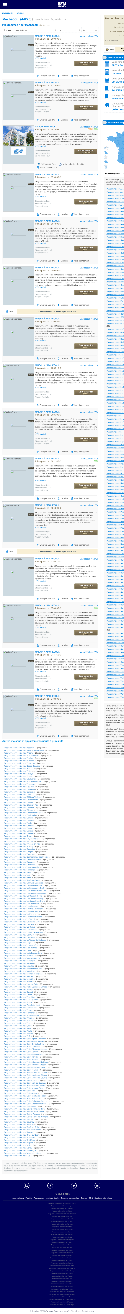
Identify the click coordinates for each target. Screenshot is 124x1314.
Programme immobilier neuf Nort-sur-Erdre (21, 984)
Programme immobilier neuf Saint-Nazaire (21, 1093)
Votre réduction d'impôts (73, 164)
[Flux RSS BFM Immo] (26, 1185)
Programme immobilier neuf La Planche (20, 914)
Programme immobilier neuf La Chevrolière (21, 904)
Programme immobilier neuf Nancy (62, 1242)
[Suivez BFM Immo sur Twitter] (74, 1185)
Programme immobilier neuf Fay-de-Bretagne (22, 839)
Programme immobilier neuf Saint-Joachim (21, 1070)
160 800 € (48, 39)
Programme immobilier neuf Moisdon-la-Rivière (23, 969)
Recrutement (39, 1198)
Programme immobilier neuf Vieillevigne (20, 1150)
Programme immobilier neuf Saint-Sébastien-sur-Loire (25, 1104)
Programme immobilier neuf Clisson (18, 810)
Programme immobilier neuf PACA (62, 1297)
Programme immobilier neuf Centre (62, 1289)
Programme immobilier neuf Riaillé (18, 1031)
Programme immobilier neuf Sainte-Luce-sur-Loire (24, 1111)
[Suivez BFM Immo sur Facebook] (50, 1185)
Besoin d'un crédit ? (48, 167)
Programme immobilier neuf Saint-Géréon (21, 1052)
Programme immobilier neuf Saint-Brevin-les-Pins (24, 1044)
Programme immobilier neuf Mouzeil (18, 976)
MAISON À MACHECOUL (47, 36)
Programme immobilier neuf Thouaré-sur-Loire (22, 1130)
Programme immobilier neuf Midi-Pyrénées (62, 1294)
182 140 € (48, 461)
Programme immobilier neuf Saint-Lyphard (21, 1080)
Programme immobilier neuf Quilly (17, 1026)
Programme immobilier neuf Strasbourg (62, 1271)
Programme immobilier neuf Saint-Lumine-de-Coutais (25, 1078)
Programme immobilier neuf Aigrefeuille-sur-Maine (24, 750)
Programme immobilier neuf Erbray (18, 836)
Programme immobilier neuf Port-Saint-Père (21, 1015)
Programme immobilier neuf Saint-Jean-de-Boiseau (24, 1067)
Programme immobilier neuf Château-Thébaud (22, 797)
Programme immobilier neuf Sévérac (19, 1124)
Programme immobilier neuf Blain (17, 771)
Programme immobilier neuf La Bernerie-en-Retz (23, 885)
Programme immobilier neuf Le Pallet (19, 935)
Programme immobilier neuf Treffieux (19, 1137)
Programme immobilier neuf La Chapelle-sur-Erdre (24, 901)
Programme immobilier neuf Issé (17, 875)
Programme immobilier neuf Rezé (17, 1028)
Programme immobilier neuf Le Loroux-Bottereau (23, 932)
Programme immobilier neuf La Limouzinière (22, 911)
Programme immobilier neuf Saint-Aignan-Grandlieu (25, 1039)
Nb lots (62, 30)
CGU (91, 1198)
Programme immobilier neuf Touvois (18, 1132)
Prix (84, 30)
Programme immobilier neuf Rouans (18, 1033)
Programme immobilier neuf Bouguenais (20, 779)
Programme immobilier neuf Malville (18, 956)
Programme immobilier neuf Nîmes (61, 1250)
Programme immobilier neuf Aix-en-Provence (61, 1203)
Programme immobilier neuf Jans (17, 878)
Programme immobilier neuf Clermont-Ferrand (62, 1214)
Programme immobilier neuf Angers (62, 1206)
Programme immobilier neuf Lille (62, 1226)
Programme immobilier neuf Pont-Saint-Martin (22, 1005)
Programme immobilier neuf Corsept (18, 818)
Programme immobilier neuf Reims (62, 1260)
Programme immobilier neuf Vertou (18, 1148)
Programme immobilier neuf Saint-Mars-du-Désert (24, 1088)
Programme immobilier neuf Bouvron (19, 787)
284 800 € (48, 508)
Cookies (84, 1198)
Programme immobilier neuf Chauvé (18, 802)
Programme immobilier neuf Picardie (62, 1302)
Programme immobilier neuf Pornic (18, 1010)
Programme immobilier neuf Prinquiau (19, 1020)
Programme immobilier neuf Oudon (18, 995)
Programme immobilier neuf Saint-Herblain (21, 1057)
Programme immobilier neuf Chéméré (19, 807)
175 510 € (48, 561)
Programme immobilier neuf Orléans (62, 1253)
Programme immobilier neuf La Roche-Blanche (23, 917)
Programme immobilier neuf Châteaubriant (21, 800)
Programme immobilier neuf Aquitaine (62, 1284)
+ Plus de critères (111, 40)
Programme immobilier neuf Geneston (19, 849)
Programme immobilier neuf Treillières (19, 1140)
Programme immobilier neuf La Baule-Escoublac (23, 883)
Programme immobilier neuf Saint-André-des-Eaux (24, 1041)
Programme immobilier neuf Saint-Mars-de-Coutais (24, 1085)
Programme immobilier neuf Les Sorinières (21, 945)
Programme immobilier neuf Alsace (62, 1281)
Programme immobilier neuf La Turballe (20, 919)
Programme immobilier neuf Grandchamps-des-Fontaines (27, 857)
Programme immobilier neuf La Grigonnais (21, 906)
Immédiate (42, 151)
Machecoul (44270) (89, 36)
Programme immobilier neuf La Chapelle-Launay (23, 898)
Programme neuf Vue (115, 697)
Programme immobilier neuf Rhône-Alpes (61, 1305)
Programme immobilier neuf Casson (18, 794)
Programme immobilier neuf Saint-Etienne (62, 1268)
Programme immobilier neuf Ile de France (62, 1291)
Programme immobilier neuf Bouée (18, 776)
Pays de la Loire (58, 19)
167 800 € (48, 224)
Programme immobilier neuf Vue (17, 1156)
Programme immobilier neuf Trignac (18, 1143)
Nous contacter (18, 1198)
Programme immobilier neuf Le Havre (62, 1221)
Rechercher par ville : (113, 173)
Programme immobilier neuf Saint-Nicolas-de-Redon (25, 1096)
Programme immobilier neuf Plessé (18, 1002)
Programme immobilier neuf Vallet (17, 1145)
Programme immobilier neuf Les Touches (20, 948)
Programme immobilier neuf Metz (62, 1237)
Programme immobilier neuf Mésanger (19, 961)
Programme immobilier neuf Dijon (62, 1216)
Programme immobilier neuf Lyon (62, 1232)
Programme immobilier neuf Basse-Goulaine (22, 766)
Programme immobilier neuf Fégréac (19, 841)
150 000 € (48, 608)
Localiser (64, 76)
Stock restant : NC (42, 153)
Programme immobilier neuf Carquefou (19, 792)
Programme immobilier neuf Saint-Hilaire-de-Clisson (25, 1065)
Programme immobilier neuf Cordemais (20, 815)
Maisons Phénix (41, 68)
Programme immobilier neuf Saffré (18, 1036)
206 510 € (48, 368)
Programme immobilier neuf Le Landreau (20, 930)
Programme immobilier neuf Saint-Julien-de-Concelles (25, 1072)
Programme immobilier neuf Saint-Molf (19, 1091)
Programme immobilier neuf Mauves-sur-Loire (22, 958)
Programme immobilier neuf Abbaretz (19, 748)
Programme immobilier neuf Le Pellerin (19, 937)
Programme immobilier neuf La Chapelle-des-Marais (25, 893)
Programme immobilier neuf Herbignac (19, 870)
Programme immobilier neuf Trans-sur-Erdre (22, 1135)
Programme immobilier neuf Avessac (19, 761)
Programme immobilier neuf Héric (17, 872)
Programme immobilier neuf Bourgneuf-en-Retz (23, 781)
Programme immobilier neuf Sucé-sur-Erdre (21, 1127)
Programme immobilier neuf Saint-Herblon (21, 1060)
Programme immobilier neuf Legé (17, 943)
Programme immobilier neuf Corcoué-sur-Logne (23, 813)
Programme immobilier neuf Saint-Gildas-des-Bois (24, 1054)
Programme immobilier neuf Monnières (19, 971)
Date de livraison (22, 30)
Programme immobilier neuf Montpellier (62, 1239)
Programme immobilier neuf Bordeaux (62, 1208)
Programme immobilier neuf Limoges (62, 1229)
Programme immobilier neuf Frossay (18, 846)
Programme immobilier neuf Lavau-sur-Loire (22, 922)
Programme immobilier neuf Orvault (18, 992)
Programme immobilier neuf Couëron (19, 821)
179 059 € (48, 321)
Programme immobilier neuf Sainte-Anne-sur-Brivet (24, 1109)
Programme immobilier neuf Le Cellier (19, 924)
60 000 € (47, 129)
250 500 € (48, 270)
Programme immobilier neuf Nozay (18, 989)
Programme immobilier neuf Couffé (18, 823)
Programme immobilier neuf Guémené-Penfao (22, 859)
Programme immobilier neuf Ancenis (18, 753)
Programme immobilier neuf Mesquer (19, 963)
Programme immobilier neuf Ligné (17, 950)
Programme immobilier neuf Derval (18, 828)
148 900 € (48, 699)
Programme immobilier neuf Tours (62, 1278)
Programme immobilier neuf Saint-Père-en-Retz (23, 1099)
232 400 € (48, 85)
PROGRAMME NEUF (45, 126)
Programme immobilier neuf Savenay (19, 1122)
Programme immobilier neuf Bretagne (62, 1286)
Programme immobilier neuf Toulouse (62, 1276)
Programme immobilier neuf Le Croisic (19, 927)
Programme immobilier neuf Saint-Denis (62, 1265)
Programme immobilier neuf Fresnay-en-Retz (22, 844)
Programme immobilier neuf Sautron (18, 1119)
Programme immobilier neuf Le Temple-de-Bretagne (25, 940)
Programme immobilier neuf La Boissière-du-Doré (24, 888)
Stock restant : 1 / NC (43, 65)
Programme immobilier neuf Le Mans (62, 1224)
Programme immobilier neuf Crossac (19, 826)
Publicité (29, 1198)
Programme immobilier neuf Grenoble (62, 1219)
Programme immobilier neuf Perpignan (62, 1258)
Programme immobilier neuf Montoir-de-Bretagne (24, 974)
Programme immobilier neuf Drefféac (19, 833)
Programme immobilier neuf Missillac (19, 966)
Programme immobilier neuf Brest (62, 1211)
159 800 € (48, 177)
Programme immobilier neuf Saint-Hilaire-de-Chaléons (26, 1062)
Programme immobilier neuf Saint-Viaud (20, 1106)
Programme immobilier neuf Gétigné (18, 852)
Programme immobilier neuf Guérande (19, 865)
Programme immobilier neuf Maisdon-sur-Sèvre (23, 953)
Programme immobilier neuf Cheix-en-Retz (21, 805)
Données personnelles (70, 1198)
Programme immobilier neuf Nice (62, 1247)
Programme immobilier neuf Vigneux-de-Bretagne (24, 1153)
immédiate (42, 63)
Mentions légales (52, 1198)
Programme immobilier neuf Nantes (18, 981)
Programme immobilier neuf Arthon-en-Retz (21, 755)
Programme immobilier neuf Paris (62, 1255)
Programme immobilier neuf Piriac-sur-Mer (21, 1000)
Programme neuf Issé (115, 348)
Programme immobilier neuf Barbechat (19, 763)
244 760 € (48, 655)
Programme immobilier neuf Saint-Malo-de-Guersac (25, 1083)
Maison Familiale (42, 112)
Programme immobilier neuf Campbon (19, 789)
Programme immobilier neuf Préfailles (19, 1018)
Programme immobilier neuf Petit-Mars (19, 997)
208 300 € (48, 415)
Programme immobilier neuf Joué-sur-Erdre (21, 880)
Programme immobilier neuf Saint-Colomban (22, 1047)
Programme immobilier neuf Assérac (18, 758)
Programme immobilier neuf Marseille (62, 1234)
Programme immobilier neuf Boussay (19, 784)
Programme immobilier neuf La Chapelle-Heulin (23, 896)
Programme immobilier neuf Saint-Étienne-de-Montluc (25, 1049)
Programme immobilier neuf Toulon (61, 1273)
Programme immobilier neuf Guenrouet (19, 862)
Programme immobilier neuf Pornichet (19, 1013)
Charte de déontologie (103, 1198)
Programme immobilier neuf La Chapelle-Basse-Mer (25, 891)
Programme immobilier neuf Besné (18, 769)
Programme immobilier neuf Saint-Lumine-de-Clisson (25, 1075)
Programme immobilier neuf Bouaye (18, 774)
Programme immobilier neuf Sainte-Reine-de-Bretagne (26, 1117)
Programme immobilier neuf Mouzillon (19, 979)
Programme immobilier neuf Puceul (18, 1023)
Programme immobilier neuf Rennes (62, 1263)
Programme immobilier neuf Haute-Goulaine (22, 867)
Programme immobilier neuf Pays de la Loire (62, 1299)
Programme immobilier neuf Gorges (18, 854)
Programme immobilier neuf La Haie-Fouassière (23, 909)
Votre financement (81, 76)
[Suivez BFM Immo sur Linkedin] (97, 1185)
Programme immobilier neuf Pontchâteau (20, 1008)
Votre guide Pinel (48, 164)
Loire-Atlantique (41, 19)
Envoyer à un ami (47, 76)
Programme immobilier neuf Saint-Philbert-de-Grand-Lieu (27, 1101)
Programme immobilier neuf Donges (18, 831)
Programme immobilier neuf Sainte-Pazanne (22, 1114)
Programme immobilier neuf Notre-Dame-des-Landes (25, 987)
